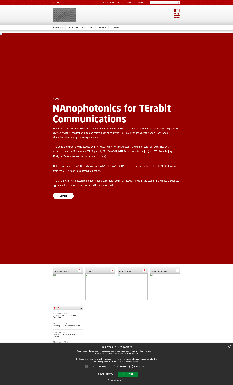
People (90, 271)
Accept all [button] (128, 374)
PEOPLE (102, 27)
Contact (141, 2)
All (81, 308)
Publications (76, 27)
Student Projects (159, 271)
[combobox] (229, 346)
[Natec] (84, 15)
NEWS (91, 27)
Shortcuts (130, 2)
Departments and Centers (111, 2)
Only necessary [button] (105, 374)
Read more (137, 361)
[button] (116, 380)
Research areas (61, 271)
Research (58, 27)
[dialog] (116, 364)
